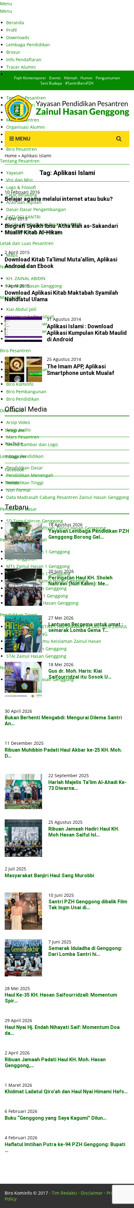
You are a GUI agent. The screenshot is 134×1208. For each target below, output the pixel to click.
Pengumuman (108, 78)
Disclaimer (92, 1193)
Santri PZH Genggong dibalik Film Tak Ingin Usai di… (87, 905)
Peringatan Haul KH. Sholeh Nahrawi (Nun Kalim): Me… (80, 581)
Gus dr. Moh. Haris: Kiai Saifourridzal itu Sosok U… (80, 674)
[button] (23, 329)
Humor (86, 78)
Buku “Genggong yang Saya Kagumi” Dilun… (56, 1118)
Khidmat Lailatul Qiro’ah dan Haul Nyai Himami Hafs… (66, 1092)
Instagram (15, 456)
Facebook (14, 470)
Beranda (15, 22)
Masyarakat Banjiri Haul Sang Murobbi (49, 875)
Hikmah (70, 78)
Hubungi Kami (21, 74)
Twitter (12, 483)
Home (11, 156)
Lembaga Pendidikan (28, 45)
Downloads (17, 37)
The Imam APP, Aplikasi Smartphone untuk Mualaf (80, 369)
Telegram (14, 430)
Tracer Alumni (21, 67)
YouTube (14, 443)
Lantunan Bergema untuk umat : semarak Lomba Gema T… (85, 627)
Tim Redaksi (64, 1193)
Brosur (13, 52)
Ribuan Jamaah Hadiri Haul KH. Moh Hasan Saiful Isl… (83, 832)
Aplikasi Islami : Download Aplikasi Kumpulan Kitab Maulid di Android (87, 333)
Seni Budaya (51, 83)
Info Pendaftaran (23, 59)
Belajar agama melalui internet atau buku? (59, 199)
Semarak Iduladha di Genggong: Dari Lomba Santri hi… (85, 951)
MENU (22, 139)
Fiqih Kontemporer (30, 78)
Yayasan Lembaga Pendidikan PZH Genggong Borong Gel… (88, 534)
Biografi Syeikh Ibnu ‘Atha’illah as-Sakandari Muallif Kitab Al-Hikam (61, 229)
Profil (11, 30)
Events (55, 78)
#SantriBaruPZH (79, 83)
